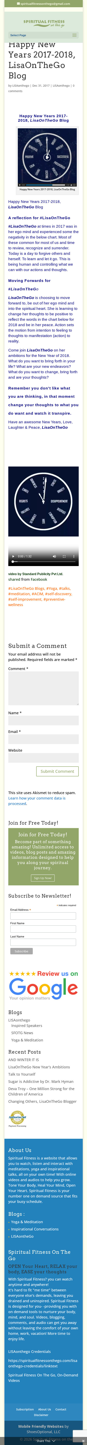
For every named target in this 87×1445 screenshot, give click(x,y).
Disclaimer (41, 1415)
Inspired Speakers (26, 1025)
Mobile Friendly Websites (41, 1426)
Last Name (17, 936)
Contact (60, 1409)
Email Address (20, 910)
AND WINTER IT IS (23, 1059)
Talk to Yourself (21, 1074)
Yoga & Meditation (27, 1040)
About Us (44, 1409)
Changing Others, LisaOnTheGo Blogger (42, 1101)
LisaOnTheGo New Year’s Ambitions (39, 1067)
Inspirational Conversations (35, 1229)
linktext (51, 1366)
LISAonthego (20, 85)
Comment (18, 668)
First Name (17, 923)
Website (15, 750)
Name (15, 712)
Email (14, 731)
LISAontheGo (22, 1236)
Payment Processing (17, 1126)
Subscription (25, 1409)
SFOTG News (22, 1032)
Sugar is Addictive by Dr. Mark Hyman (40, 1081)
